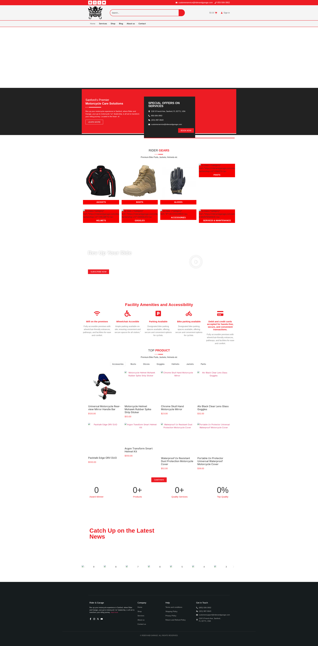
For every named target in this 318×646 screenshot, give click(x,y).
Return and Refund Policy (175, 620)
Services (103, 23)
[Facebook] (90, 3)
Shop (113, 23)
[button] (196, 262)
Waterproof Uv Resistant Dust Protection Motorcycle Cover (177, 461)
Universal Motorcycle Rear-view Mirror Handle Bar (104, 408)
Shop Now (168, 72)
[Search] (182, 12)
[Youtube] (104, 3)
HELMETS (101, 221)
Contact (142, 23)
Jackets (190, 364)
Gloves (146, 364)
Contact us (142, 624)
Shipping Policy (171, 611)
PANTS (217, 175)
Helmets (175, 364)
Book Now (150, 72)
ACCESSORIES (178, 218)
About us (131, 23)
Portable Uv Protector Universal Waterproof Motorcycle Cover (210, 461)
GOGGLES (140, 221)
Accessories (117, 364)
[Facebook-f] (90, 619)
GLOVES (178, 202)
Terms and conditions (173, 607)
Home (92, 23)
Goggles (160, 364)
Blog (121, 23)
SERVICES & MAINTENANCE (217, 221)
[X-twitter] (99, 3)
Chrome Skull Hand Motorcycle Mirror (172, 408)
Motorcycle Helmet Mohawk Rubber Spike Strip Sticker (138, 409)
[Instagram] (95, 3)
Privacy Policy (170, 616)
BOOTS (139, 202)
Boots (133, 364)
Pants (203, 364)
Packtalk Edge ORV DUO (102, 457)
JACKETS (101, 202)
